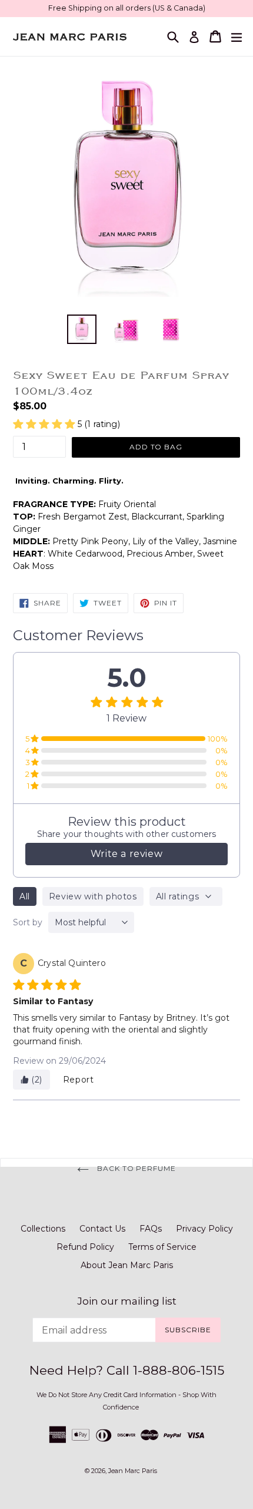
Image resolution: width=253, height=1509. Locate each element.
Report (78, 1079)
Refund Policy (85, 1247)
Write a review (126, 853)
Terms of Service (162, 1247)
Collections (43, 1228)
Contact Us (102, 1228)
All (24, 896)
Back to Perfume (135, 1168)
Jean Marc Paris (132, 1471)
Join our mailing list (127, 1301)
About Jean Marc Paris (127, 1265)
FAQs (150, 1228)
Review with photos (93, 896)
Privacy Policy (204, 1228)
